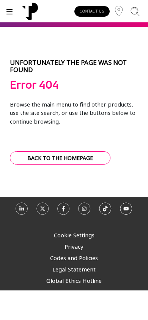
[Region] (119, 11)
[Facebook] (63, 211)
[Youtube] (126, 211)
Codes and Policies (74, 258)
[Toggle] (9, 11)
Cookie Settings (74, 235)
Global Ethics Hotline (74, 280)
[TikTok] (105, 211)
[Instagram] (84, 211)
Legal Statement (74, 269)
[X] (42, 211)
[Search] (135, 11)
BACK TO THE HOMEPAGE (60, 158)
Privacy (74, 246)
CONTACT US (92, 11)
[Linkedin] (22, 211)
